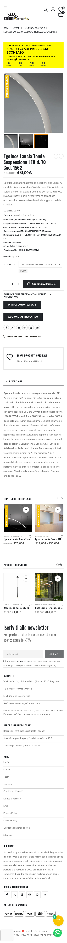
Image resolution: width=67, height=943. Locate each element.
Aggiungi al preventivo (23, 316)
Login (6, 762)
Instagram (37, 894)
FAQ (5, 805)
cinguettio (12, 327)
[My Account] (53, 9)
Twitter (14, 894)
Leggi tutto (58, 578)
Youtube (29, 894)
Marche (7, 769)
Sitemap (7, 835)
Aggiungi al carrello (44, 284)
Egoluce (15, 256)
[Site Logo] (16, 16)
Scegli (26, 510)
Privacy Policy (10, 813)
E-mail (37, 327)
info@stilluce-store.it (19, 695)
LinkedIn (18, 327)
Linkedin (45, 894)
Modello (8, 264)
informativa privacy (23, 661)
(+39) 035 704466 (22, 688)
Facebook (6, 327)
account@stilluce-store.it (27, 703)
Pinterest (31, 327)
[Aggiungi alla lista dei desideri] (30, 536)
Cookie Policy (10, 820)
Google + (25, 327)
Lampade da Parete (43, 536)
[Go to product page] (18, 587)
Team (6, 776)
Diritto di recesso (12, 798)
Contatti (7, 784)
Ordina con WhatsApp (22, 304)
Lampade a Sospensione (23, 215)
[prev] (56, 156)
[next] (61, 156)
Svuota (23, 271)
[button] (6, 8)
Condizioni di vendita (14, 791)
